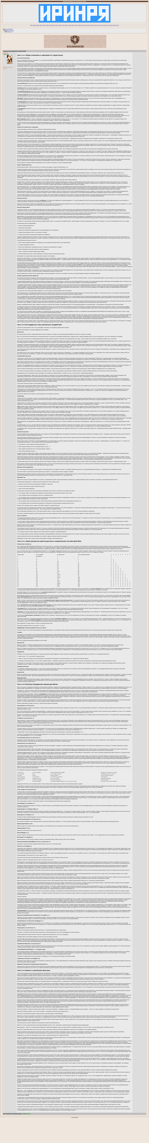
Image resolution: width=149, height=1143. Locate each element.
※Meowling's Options (8, 67)
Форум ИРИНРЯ (9, 29)
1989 (31, 25)
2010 (86, 25)
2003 (63, 25)
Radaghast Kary (26, 1113)
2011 (89, 25)
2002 (60, 25)
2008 (79, 25)
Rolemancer (10, 32)
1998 (47, 25)
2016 (105, 25)
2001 (57, 25)
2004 (66, 25)
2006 (73, 25)
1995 (41, 25)
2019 (114, 25)
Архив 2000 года (10, 30)
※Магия (5, 68)
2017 (108, 25)
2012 (92, 25)
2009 (82, 25)
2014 (98, 25)
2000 (54, 25)
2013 (95, 25)
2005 (70, 25)
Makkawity (6, 54)
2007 (76, 25)
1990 (34, 25)
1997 (44, 25)
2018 (111, 25)
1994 (38, 25)
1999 (50, 25)
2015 (101, 25)
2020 (117, 25)
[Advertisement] (52, 1130)
